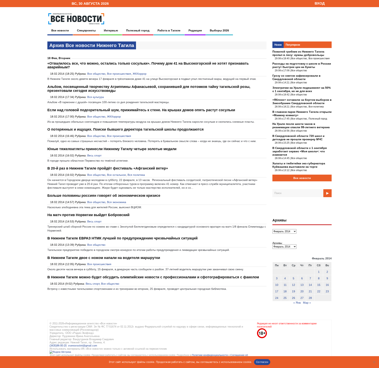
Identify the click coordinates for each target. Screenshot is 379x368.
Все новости (60, 30)
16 (327, 284)
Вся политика (136, 174)
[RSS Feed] (55, 3)
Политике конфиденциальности (210, 355)
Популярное (293, 44)
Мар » (307, 302)
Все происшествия (119, 73)
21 (310, 291)
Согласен (262, 361)
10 (276, 284)
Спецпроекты (86, 30)
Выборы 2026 (219, 30)
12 (293, 284)
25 (285, 297)
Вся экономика (116, 202)
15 (318, 284)
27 (302, 297)
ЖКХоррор (139, 73)
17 (276, 291)
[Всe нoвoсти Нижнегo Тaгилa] (76, 25)
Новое (278, 44)
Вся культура (95, 97)
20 (302, 291)
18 (285, 291)
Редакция (195, 30)
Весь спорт (94, 155)
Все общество (96, 73)
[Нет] (374, 362)
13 (302, 284)
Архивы (277, 243)
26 (293, 297)
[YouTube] (62, 3)
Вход (320, 3)
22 (318, 291)
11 (285, 284)
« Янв (297, 302)
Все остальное (116, 174)
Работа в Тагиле (169, 30)
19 (293, 291)
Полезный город (137, 30)
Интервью (111, 30)
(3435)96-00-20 (58, 345)
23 (327, 291)
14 (310, 284)
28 (310, 297)
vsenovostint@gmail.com (82, 345)
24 (276, 297)
